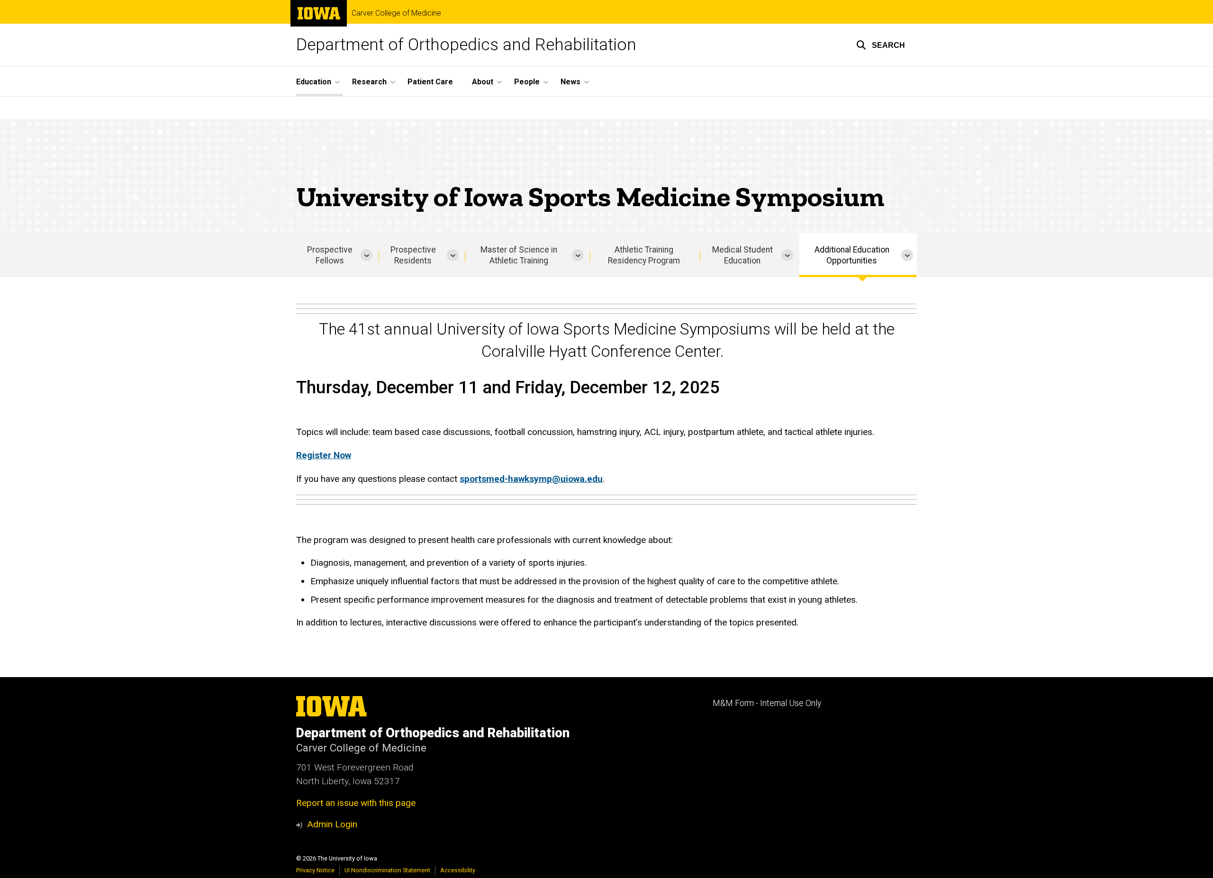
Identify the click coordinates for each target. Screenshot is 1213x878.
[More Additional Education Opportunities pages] (907, 255)
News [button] (570, 81)
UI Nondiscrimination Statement (387, 870)
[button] (880, 45)
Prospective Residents (413, 255)
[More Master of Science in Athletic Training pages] (578, 255)
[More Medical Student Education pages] (787, 255)
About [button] (482, 81)
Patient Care (430, 81)
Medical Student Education (742, 255)
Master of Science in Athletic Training (518, 255)
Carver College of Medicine (396, 13)
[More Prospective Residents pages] (452, 255)
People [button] (527, 81)
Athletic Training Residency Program (644, 255)
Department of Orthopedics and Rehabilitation (466, 44)
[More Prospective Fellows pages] (366, 255)
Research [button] (369, 81)
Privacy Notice (315, 870)
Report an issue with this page (356, 802)
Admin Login (332, 824)
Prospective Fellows (330, 255)
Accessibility (457, 870)
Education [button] (313, 81)
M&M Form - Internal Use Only (767, 703)
